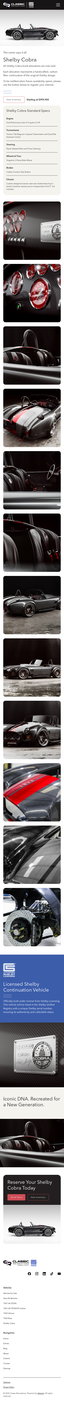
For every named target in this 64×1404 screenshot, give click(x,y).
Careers (6, 1358)
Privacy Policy (8, 1387)
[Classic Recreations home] (18, 5)
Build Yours (16, 1197)
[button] (57, 5)
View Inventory (14, 99)
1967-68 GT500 (9, 1303)
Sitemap (6, 1368)
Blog (5, 1348)
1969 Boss (7, 1318)
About (6, 1353)
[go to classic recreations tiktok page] (51, 1273)
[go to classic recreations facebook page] (29, 1273)
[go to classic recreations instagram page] (37, 1273)
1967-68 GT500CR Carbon (14, 1308)
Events (6, 1343)
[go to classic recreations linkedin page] (44, 1273)
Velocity (41, 1393)
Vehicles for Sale (10, 1293)
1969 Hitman (8, 1313)
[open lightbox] (32, 231)
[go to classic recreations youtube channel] (59, 1273)
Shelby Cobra (9, 1323)
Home (6, 1338)
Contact (6, 1363)
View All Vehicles (10, 1298)
